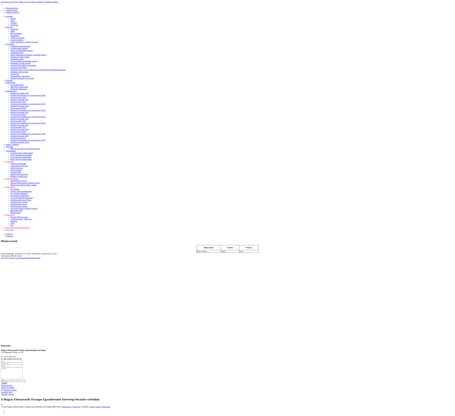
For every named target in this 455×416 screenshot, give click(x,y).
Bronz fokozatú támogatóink (21, 159)
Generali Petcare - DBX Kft (20, 219)
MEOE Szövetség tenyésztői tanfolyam (25, 149)
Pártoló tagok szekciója (19, 174)
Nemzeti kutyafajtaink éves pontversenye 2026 (27, 95)
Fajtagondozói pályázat (19, 166)
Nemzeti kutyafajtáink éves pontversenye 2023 (27, 117)
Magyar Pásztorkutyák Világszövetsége (25, 183)
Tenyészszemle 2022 (18, 121)
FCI (11, 226)
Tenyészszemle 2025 (18, 102)
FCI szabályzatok (16, 85)
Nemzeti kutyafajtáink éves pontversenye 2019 (27, 140)
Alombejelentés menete (19, 48)
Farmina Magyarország (19, 217)
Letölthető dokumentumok (20, 46)
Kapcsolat (9, 230)
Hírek (12, 21)
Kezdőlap (9, 16)
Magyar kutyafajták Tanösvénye (18, 228)
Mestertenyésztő (16, 211)
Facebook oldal (6, 392)
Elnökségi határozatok (18, 89)
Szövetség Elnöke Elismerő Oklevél (23, 209)
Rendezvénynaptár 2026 (19, 93)
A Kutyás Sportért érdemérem (21, 198)
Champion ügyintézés (18, 68)
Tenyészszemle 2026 (18, 98)
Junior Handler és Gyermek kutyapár (24, 42)
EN (13, 2)
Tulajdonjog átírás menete (20, 57)
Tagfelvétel (10, 162)
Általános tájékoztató (18, 164)
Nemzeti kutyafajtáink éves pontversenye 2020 (27, 134)
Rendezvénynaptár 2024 (19, 106)
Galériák (13, 23)
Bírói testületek (16, 33)
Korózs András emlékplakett (21, 191)
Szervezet (9, 27)
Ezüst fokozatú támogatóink (20, 157)
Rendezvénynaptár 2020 (19, 130)
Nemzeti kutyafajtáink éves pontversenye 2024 (27, 110)
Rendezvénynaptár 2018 (19, 142)
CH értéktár (14, 189)
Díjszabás (9, 80)
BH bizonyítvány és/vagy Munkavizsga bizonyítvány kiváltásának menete (38, 70)
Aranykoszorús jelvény (19, 202)
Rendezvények (11, 91)
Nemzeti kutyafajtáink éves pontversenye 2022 (27, 123)
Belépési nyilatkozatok (18, 177)
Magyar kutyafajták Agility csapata (23, 185)
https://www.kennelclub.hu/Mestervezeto (25, 258)
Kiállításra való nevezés (19, 72)
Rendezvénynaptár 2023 (19, 112)
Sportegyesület (15, 172)
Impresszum (66, 407)
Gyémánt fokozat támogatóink (21, 153)
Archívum (14, 25)
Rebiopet (13, 221)
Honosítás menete (17, 59)
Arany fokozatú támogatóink (21, 155)
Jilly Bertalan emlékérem (19, 196)
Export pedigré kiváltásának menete (23, 61)
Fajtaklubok (14, 36)
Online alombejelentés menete (21, 51)
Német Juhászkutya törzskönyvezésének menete (28, 55)
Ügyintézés (10, 44)
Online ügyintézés (37, 2)
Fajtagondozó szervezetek (20, 76)
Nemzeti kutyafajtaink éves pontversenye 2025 (27, 104)
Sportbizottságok (12, 179)
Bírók (12, 31)
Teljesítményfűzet (17, 53)
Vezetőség (14, 29)
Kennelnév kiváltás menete (20, 63)
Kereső (13, 19)
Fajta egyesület (16, 170)
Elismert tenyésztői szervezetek (22, 78)
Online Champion (12, 144)
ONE (12, 223)
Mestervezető (15, 213)
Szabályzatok (11, 83)
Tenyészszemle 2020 (18, 132)
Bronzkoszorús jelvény (19, 206)
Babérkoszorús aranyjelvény (21, 200)
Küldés (4, 383)
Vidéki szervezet (16, 168)
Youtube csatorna (7, 394)
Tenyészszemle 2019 (18, 138)
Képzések (9, 147)
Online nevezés (24, 2)
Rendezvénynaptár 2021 (19, 125)
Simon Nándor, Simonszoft (100, 407)
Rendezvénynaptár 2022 (19, 119)
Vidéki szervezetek (17, 38)
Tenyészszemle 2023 (18, 115)
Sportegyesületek (16, 40)
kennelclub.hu (6, 2)
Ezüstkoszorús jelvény (18, 204)
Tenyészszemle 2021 (18, 127)
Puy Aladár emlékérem (19, 194)
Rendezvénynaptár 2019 (19, 136)
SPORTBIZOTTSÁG (18, 181)
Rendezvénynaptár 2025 (19, 100)
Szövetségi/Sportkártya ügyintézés (23, 66)
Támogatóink (11, 151)
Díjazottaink (10, 187)
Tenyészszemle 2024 (18, 108)
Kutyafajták (14, 74)
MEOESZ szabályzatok (19, 87)
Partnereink (10, 215)
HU (16, 2)
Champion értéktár (51, 2)
